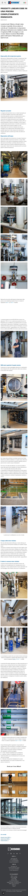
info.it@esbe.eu (15, 862)
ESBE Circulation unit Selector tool (14, 882)
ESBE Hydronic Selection (14, 883)
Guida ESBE (14, 878)
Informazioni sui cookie (11, 891)
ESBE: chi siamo (14, 876)
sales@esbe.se (15, 870)
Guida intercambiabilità (14, 881)
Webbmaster (19, 891)
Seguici (14, 886)
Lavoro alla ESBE (14, 877)
